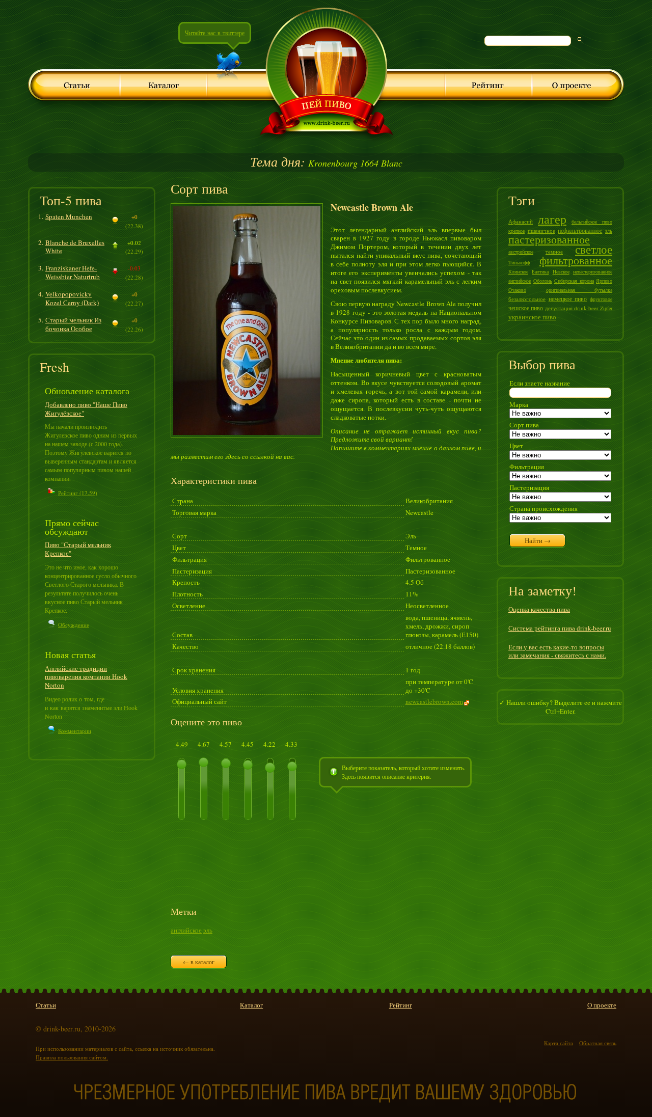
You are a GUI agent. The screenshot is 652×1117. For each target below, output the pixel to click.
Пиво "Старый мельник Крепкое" (78, 549)
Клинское (518, 271)
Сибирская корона (574, 280)
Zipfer (606, 308)
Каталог (251, 1005)
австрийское (520, 251)
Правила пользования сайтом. (72, 1057)
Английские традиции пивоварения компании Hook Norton (86, 677)
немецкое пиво (568, 298)
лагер (552, 219)
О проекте (601, 1005)
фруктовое (601, 299)
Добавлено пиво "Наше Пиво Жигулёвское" (86, 409)
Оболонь (542, 280)
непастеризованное (592, 271)
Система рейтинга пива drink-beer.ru (559, 628)
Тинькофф (519, 262)
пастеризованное (549, 239)
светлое (593, 249)
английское (186, 930)
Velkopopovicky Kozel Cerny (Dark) (72, 298)
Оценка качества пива (539, 609)
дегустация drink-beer (572, 308)
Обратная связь (597, 1043)
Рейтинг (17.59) (77, 493)
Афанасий (520, 221)
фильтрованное (575, 260)
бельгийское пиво (592, 221)
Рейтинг (400, 1005)
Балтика (540, 271)
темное (554, 251)
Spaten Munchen (68, 216)
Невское (561, 271)
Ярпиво (604, 280)
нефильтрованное (580, 230)
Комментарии (74, 730)
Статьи (46, 1005)
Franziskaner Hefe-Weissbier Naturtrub (72, 272)
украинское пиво (532, 316)
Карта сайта (558, 1043)
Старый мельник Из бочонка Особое (73, 324)
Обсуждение (73, 625)
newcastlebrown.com (434, 701)
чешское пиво (525, 308)
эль (207, 930)
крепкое (516, 230)
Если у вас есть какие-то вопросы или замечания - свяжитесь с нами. (557, 651)
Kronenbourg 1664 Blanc (326, 163)
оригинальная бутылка (579, 289)
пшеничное (541, 230)
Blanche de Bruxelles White (74, 247)
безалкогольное (527, 299)
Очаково (517, 289)
